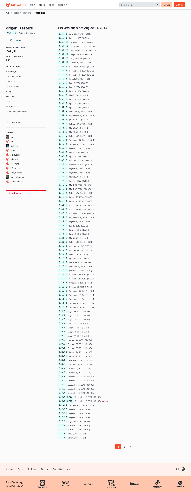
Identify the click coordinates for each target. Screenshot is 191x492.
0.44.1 (63, 205)
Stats (42, 5)
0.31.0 (63, 229)
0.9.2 (62, 339)
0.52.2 (63, 95)
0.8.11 (63, 356)
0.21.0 (63, 237)
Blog (32, 5)
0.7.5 (62, 437)
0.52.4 (63, 87)
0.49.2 (63, 144)
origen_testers (22, 13)
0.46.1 (63, 176)
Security (57, 469)
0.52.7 (63, 74)
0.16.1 (63, 266)
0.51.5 (63, 107)
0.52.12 (63, 54)
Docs (51, 5)
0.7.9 (62, 421)
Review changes (13, 86)
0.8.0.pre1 (66, 396)
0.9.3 (62, 335)
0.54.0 (63, 34)
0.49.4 (63, 135)
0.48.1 (63, 164)
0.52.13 (63, 50)
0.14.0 (63, 278)
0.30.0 (63, 233)
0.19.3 (63, 246)
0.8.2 (62, 384)
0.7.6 (62, 433)
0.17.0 (63, 262)
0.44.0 (63, 209)
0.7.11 (63, 413)
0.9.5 (62, 327)
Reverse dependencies (16, 111)
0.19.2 (63, 250)
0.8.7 (62, 364)
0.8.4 (62, 376)
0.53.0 (63, 38)
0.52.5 (63, 82)
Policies (31, 469)
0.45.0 (63, 201)
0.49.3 (63, 140)
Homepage (11, 71)
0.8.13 (63, 352)
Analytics (10, 106)
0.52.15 (63, 42)
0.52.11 (63, 58)
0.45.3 (63, 189)
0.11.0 (63, 303)
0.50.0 (63, 131)
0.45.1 (63, 197)
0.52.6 (63, 78)
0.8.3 (62, 380)
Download (11, 81)
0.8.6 (62, 368)
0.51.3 (63, 115)
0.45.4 (63, 185)
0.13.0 (63, 291)
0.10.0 (63, 307)
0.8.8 (62, 360)
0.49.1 (63, 148)
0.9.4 (62, 331)
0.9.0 (62, 348)
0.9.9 (62, 311)
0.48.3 (63, 156)
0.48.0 (63, 168)
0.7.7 (62, 429)
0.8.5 (62, 372)
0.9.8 (62, 315)
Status (45, 469)
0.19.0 (63, 254)
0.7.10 (63, 417)
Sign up (179, 4)
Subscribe (10, 96)
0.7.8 (62, 425)
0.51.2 (63, 119)
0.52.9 (63, 66)
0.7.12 (63, 409)
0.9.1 (62, 343)
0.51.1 (63, 123)
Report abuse (15, 193)
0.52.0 (63, 103)
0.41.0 (63, 221)
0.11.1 (63, 299)
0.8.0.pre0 (66, 401)
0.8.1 (62, 388)
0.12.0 (63, 295)
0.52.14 (63, 46)
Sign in (167, 4)
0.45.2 (63, 193)
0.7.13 (63, 405)
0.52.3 (63, 91)
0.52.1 (63, 99)
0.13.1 (63, 286)
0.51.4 (63, 111)
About (9, 469)
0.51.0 (63, 127)
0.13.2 (63, 282)
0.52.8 (63, 70)
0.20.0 (63, 241)
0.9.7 (62, 319)
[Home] (7, 12)
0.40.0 (63, 225)
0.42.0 (63, 217)
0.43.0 (63, 213)
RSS (8, 101)
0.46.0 (63, 180)
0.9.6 (62, 323)
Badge (9, 91)
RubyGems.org (14, 482)
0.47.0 (63, 172)
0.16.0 (63, 270)
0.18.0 (63, 258)
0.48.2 (63, 160)
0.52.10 (63, 62)
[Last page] (136, 446)
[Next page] (130, 446)
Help (69, 469)
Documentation (13, 76)
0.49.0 (63, 152)
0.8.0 (62, 392)
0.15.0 (63, 274)
